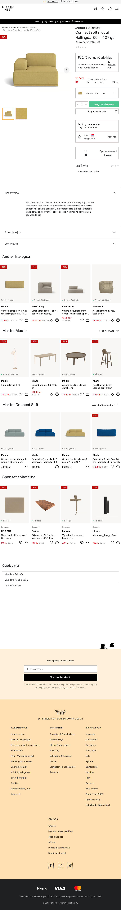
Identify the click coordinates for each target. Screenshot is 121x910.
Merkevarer (91, 739)
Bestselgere (92, 767)
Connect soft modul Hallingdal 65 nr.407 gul (22, 30)
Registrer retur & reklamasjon (25, 745)
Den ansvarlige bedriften (60, 831)
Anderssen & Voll (83, 28)
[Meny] (116, 8)
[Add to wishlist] (20, 320)
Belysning (54, 750)
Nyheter (90, 761)
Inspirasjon (91, 734)
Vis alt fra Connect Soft (103, 405)
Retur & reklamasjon (20, 739)
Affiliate (51, 842)
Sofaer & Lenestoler (19, 27)
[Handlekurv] (109, 8)
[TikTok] (70, 865)
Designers (91, 745)
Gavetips (90, 783)
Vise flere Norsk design (16, 580)
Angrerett (15, 794)
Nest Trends (92, 788)
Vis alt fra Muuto (106, 330)
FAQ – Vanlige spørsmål (22, 756)
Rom (88, 777)
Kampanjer (91, 750)
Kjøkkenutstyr (56, 739)
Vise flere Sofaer (13, 585)
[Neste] (67, 70)
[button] (80, 47)
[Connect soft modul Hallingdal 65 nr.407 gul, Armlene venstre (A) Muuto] (36, 70)
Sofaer (33, 27)
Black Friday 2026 (94, 794)
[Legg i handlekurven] (26, 320)
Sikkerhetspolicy (19, 777)
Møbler (5, 27)
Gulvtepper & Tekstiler (60, 756)
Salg (88, 756)
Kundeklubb (17, 750)
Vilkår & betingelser (20, 772)
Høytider (90, 772)
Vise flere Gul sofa (14, 574)
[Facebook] (51, 865)
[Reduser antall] (77, 104)
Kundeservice (18, 734)
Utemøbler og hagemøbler (62, 767)
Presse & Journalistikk (59, 847)
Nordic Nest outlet (57, 853)
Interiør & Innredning (59, 745)
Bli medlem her (111, 64)
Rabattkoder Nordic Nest (98, 805)
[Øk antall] (86, 104)
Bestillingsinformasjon (21, 761)
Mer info (112, 137)
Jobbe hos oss (55, 837)
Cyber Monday (93, 799)
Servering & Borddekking (62, 734)
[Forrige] (5, 70)
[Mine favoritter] (102, 8)
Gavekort (54, 772)
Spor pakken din (19, 767)
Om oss (52, 826)
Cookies (15, 783)
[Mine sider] (95, 8)
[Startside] (8, 8)
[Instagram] (60, 865)
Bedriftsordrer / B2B (21, 788)
